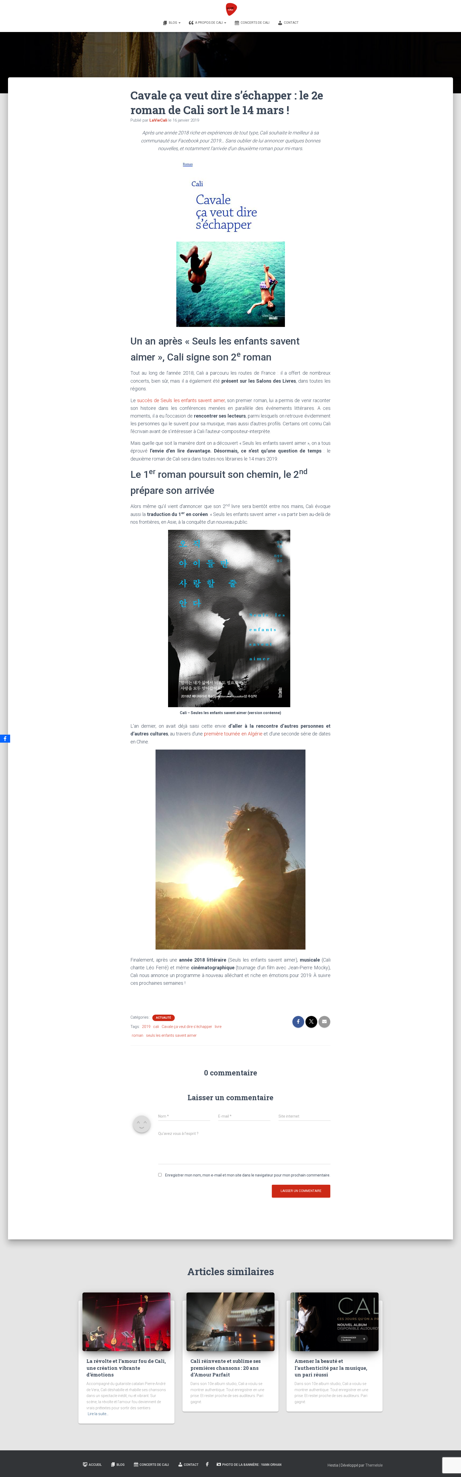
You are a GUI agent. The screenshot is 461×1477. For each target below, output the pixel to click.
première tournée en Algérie (233, 734)
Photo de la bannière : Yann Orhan (251, 1465)
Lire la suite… (98, 1414)
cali (156, 1026)
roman (137, 1035)
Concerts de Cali (255, 23)
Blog (173, 23)
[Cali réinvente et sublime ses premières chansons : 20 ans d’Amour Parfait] (230, 1321)
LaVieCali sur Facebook (207, 1464)
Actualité (163, 1017)
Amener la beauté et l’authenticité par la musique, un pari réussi (331, 1368)
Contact (291, 23)
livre (218, 1026)
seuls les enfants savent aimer (171, 1035)
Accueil (95, 1465)
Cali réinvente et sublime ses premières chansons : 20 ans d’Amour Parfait (225, 1368)
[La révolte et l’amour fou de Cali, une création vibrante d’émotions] (126, 1321)
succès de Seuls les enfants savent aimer (181, 400)
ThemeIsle (374, 1465)
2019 (146, 1026)
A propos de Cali (209, 23)
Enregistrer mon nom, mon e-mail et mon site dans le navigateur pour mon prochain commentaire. (247, 1175)
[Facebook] (5, 739)
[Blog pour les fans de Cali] (230, 9)
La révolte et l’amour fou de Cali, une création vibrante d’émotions (126, 1368)
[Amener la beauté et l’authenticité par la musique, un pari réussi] (335, 1321)
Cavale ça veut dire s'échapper (187, 1026)
